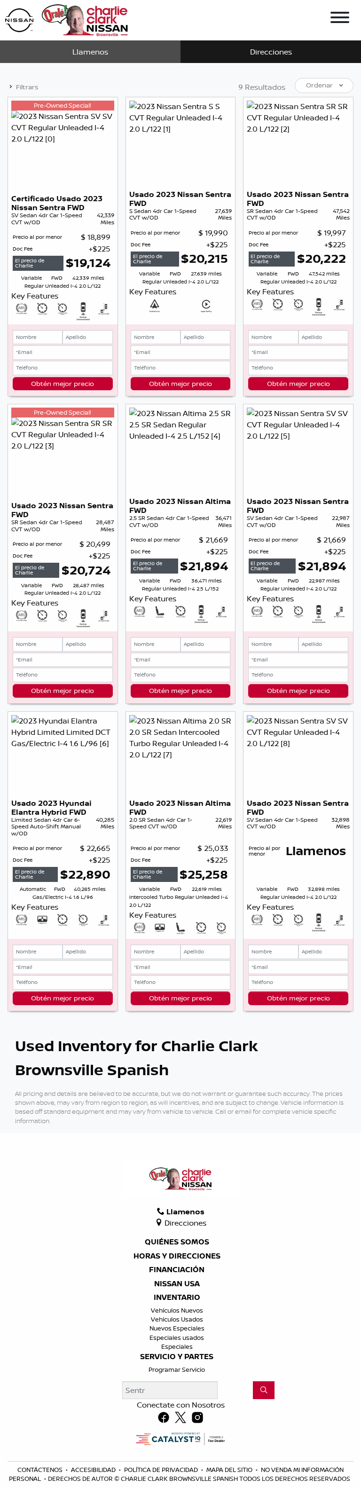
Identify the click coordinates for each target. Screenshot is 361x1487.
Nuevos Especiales (176, 1328)
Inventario (177, 1297)
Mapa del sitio (230, 1469)
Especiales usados (176, 1337)
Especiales (177, 1346)
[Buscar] (264, 1390)
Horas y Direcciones (176, 1256)
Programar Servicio (177, 1369)
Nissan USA (177, 1284)
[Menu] (339, 19)
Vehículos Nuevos (177, 1310)
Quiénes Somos (177, 1242)
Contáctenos (40, 1469)
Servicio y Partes (176, 1357)
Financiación (176, 1270)
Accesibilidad (94, 1469)
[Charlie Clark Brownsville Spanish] (67, 19)
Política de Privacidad (161, 1469)
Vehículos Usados (177, 1319)
